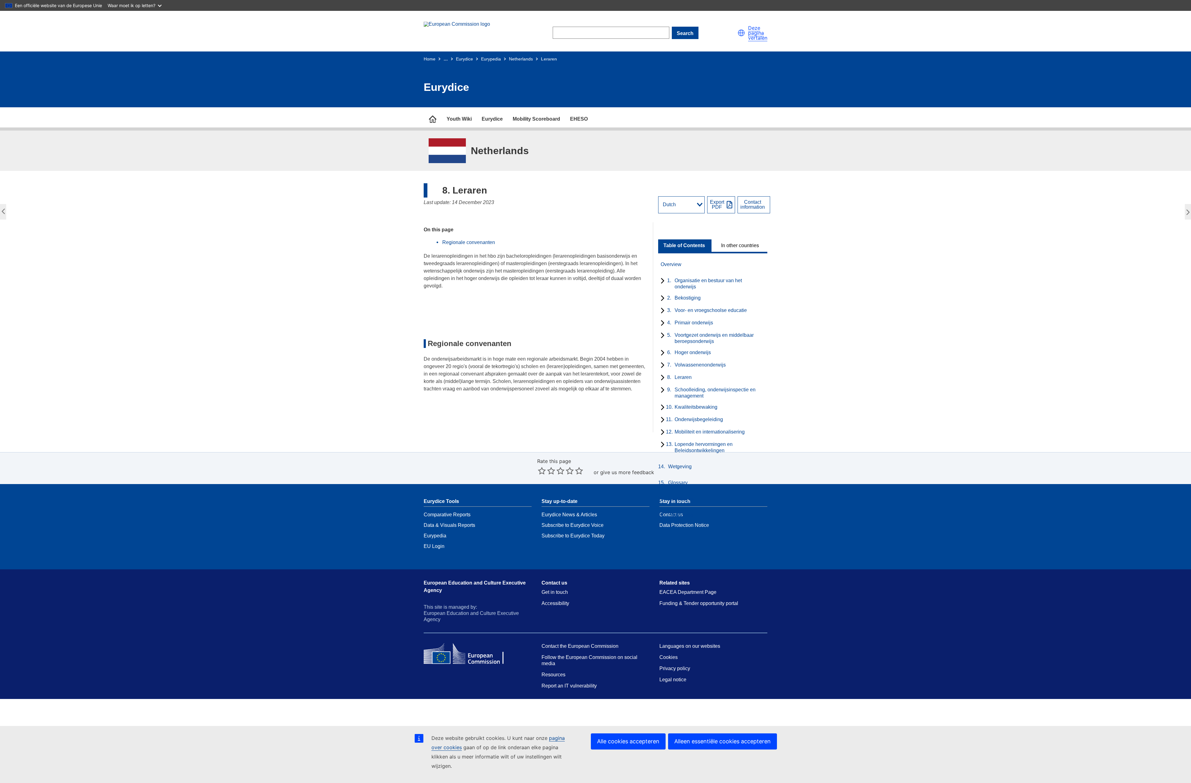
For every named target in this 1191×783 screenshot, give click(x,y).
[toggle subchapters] (661, 281)
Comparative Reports (447, 514)
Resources (553, 674)
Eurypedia (491, 58)
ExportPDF (717, 205)
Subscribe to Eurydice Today (573, 535)
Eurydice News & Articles (569, 514)
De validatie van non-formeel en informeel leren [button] (4, 213)
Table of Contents (684, 245)
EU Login (434, 546)
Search (685, 33)
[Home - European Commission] (469, 33)
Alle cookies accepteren (628, 741)
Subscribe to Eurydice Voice (573, 525)
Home (429, 58)
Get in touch (555, 592)
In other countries (740, 245)
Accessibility (555, 603)
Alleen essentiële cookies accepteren (722, 741)
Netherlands (521, 58)
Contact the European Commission (580, 646)
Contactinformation (752, 205)
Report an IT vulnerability (569, 685)
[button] (741, 33)
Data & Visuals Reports (449, 525)
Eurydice (464, 58)
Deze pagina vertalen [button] (757, 32)
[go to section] (433, 119)
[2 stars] (546, 471)
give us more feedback (627, 472)
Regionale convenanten (468, 242)
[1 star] (541, 471)
